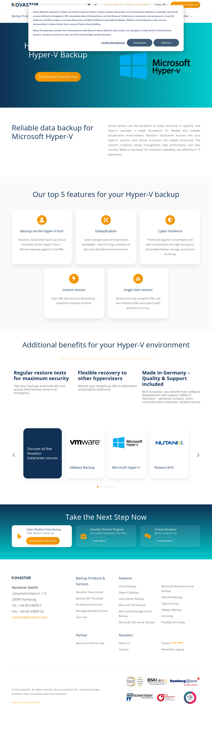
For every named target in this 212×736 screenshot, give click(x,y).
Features (125, 578)
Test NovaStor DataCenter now (58, 77)
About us (118, 4)
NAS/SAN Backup (172, 597)
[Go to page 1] (98, 487)
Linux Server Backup (131, 599)
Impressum (17, 702)
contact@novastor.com (29, 617)
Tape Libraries (170, 603)
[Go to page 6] (114, 487)
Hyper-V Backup (129, 592)
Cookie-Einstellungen (113, 42)
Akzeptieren (139, 42)
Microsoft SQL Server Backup (137, 622)
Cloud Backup (127, 586)
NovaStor (126, 635)
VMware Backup (171, 610)
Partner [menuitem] (184, 16)
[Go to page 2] (101, 487)
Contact (128, 4)
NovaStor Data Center (89, 592)
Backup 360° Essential (89, 598)
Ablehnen (166, 42)
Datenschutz (29, 702)
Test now (81, 617)
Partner (81, 635)
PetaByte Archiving (173, 622)
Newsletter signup (172, 649)
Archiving (167, 616)
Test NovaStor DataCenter (185, 4)
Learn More (99, 540)
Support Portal (141, 4)
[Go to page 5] (111, 487)
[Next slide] (198, 455)
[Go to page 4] (107, 487)
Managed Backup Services (92, 611)
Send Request (164, 540)
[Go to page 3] (104, 487)
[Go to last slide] (14, 455)
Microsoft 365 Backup (132, 605)
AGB (38, 702)
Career (108, 4)
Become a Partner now (90, 643)
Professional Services (89, 604)
